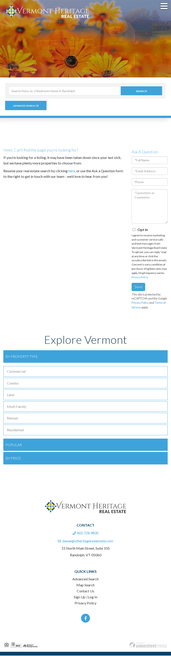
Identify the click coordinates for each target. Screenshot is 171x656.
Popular (14, 445)
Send (138, 287)
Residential (15, 430)
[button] (141, 91)
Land (10, 395)
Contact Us (85, 591)
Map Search (85, 585)
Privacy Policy (140, 277)
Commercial (16, 372)
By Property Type (22, 357)
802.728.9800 (87, 533)
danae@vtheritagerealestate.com (87, 541)
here (71, 171)
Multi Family (16, 407)
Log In (92, 597)
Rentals (12, 418)
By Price (13, 458)
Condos (13, 383)
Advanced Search (24, 106)
